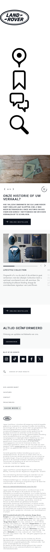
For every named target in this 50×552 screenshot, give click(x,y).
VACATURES (7, 392)
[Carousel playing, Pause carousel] (44, 189)
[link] (25, 37)
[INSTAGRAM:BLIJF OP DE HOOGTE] (6, 359)
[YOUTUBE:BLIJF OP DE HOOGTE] (23, 359)
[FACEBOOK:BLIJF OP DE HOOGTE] (31, 359)
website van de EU (34, 439)
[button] (25, 1)
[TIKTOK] (15, 359)
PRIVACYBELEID (8, 402)
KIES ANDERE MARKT (11, 387)
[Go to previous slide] (4, 189)
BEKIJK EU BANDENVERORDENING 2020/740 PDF (20, 486)
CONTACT (6, 397)
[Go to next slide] (13, 189)
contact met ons (20, 446)
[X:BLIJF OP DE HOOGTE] (40, 359)
